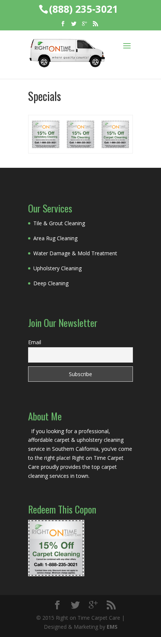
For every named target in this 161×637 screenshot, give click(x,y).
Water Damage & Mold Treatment (75, 253)
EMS (112, 626)
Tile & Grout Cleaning (59, 223)
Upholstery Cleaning (57, 268)
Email (34, 342)
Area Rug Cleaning (55, 238)
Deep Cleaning (51, 283)
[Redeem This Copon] (56, 574)
